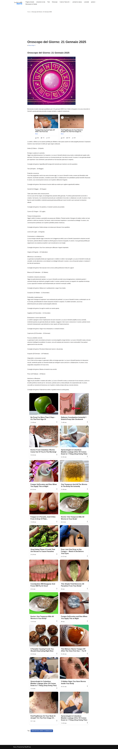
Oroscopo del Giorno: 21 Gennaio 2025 (41, 730)
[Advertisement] (59, 26)
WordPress (27, 747)
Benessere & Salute (31, 4)
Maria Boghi (32, 45)
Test (48, 2)
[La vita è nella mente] (18, 3)
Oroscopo (54, 2)
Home (28, 11)
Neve (14, 747)
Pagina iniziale (30, 2)
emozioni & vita (40, 2)
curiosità (86, 2)
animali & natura (77, 2)
